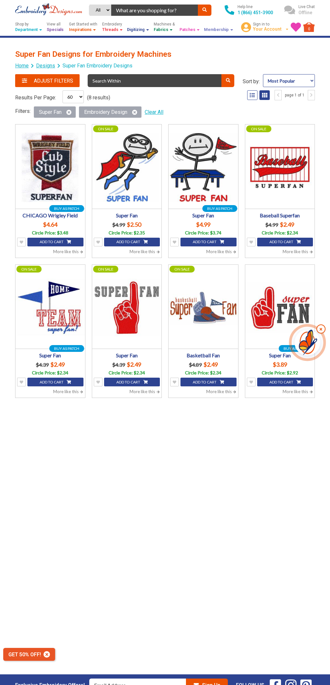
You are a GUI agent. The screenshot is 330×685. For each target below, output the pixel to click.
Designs (45, 66)
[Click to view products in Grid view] (264, 95)
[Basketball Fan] (203, 307)
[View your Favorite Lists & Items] (296, 27)
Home (22, 66)
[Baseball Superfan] (280, 167)
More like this (66, 251)
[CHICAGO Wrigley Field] (50, 167)
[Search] (204, 10)
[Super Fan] (127, 167)
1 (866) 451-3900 (255, 12)
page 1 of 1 (295, 95)
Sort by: (251, 81)
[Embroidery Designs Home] (48, 10)
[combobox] (154, 10)
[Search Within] (227, 80)
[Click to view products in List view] (252, 95)
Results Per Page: (35, 97)
